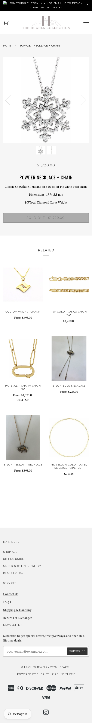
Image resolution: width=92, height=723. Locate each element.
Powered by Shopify (33, 674)
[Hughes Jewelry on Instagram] (46, 713)
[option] (46, 100)
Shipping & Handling (17, 610)
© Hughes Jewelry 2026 (39, 667)
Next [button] (81, 100)
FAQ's (7, 602)
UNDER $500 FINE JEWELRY (22, 565)
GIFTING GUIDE (13, 558)
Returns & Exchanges (17, 618)
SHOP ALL (10, 551)
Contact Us (10, 594)
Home (7, 45)
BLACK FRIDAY (13, 573)
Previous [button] (10, 100)
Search (65, 667)
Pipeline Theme (63, 674)
